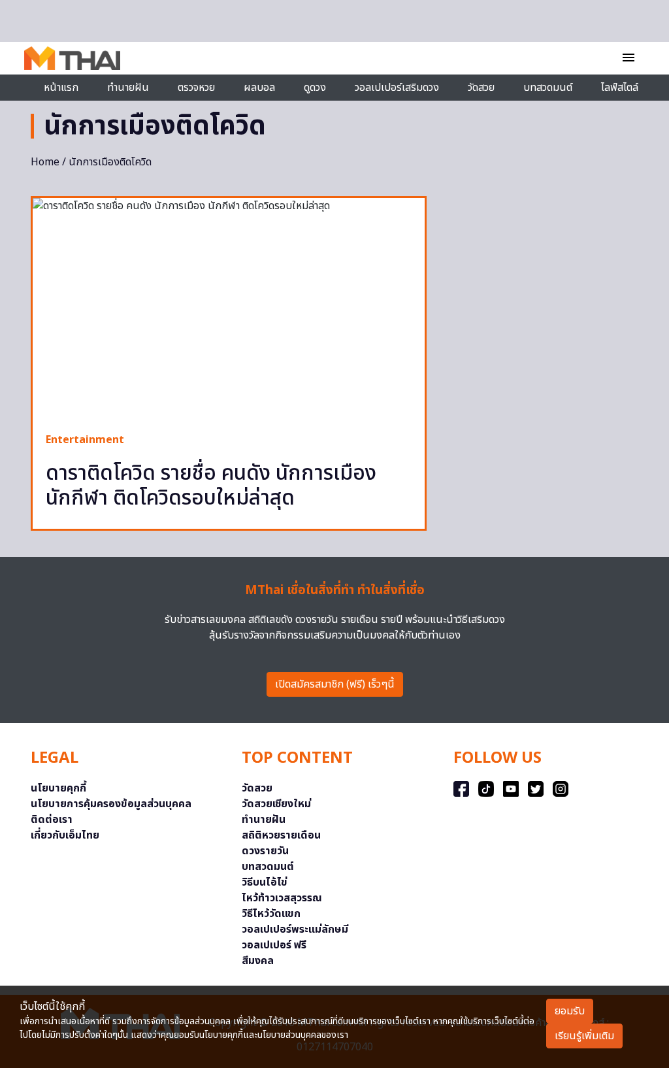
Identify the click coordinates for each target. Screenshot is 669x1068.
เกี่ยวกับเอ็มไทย (65, 835)
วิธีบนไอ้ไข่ (264, 882)
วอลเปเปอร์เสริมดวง (397, 87)
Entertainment (85, 440)
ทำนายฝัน (128, 87)
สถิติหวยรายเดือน (281, 835)
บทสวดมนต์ (547, 87)
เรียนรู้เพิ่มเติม (584, 1036)
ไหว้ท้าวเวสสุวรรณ (282, 898)
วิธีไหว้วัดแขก (271, 914)
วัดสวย (481, 87)
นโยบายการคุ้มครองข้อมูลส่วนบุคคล (111, 804)
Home (45, 162)
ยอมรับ (570, 1011)
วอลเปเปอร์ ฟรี (274, 945)
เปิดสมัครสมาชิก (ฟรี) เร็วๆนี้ (335, 684)
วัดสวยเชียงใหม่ (276, 804)
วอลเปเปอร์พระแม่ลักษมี (295, 929)
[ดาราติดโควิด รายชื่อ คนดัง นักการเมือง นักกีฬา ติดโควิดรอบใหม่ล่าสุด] (229, 308)
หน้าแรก (61, 87)
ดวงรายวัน (265, 851)
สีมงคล (258, 961)
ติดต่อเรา (52, 819)
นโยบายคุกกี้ (58, 788)
